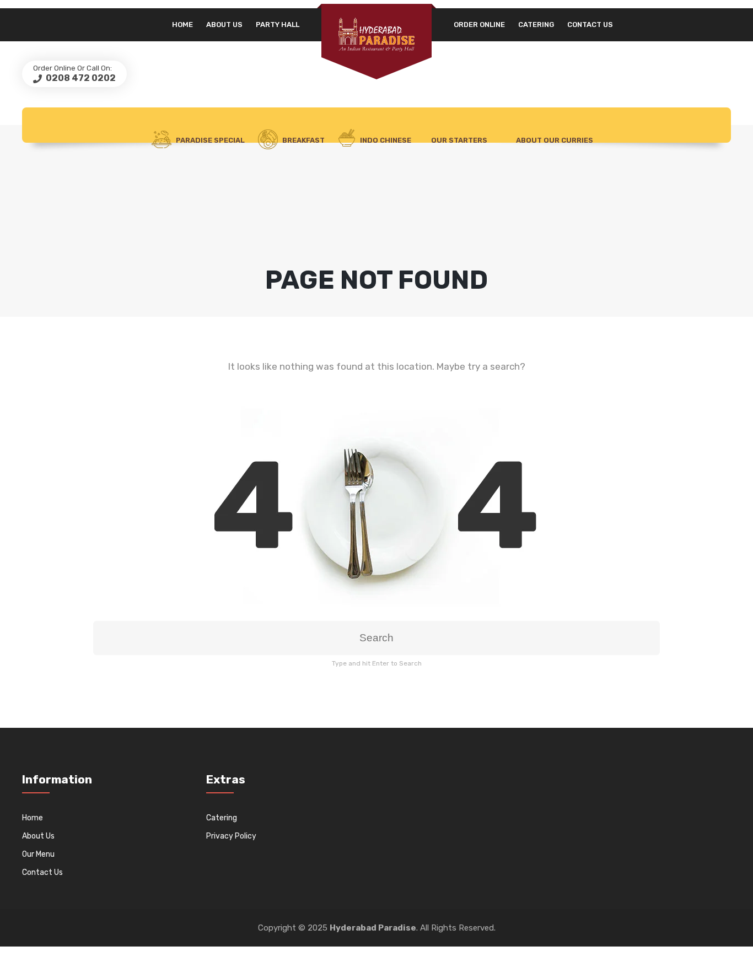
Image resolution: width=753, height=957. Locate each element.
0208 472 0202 (80, 78)
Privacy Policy (231, 836)
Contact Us (590, 24)
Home (182, 24)
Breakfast (303, 140)
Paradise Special (210, 140)
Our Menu (38, 854)
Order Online (479, 24)
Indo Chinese (384, 140)
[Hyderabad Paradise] (376, 34)
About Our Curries (554, 140)
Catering (536, 24)
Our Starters (459, 140)
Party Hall (277, 24)
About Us (224, 24)
